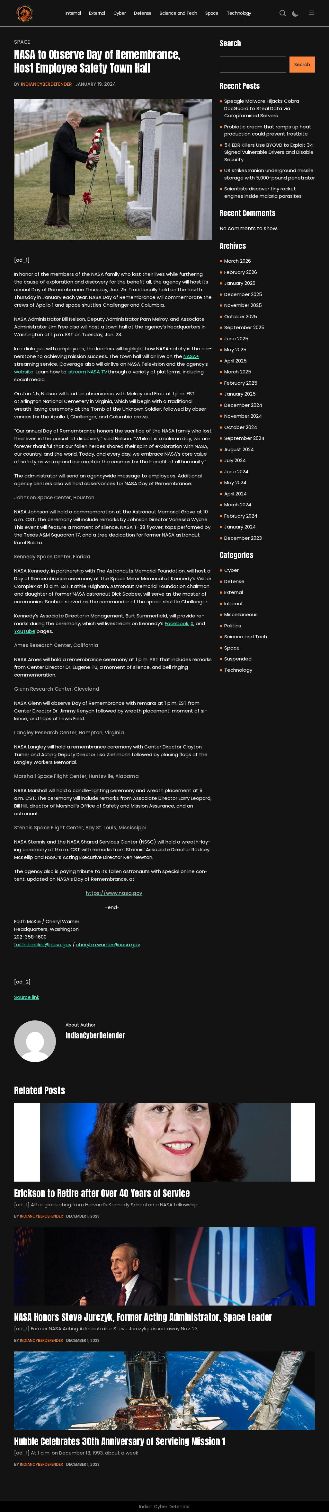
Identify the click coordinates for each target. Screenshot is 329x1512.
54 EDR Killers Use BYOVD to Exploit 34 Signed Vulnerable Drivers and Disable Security (269, 152)
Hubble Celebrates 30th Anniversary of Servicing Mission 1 (119, 1441)
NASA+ (191, 356)
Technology (239, 13)
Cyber (119, 13)
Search (230, 43)
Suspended (238, 658)
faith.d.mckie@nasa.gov (42, 944)
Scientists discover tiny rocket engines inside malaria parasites (263, 192)
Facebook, (177, 623)
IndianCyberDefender (46, 84)
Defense (142, 13)
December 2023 (243, 538)
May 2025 (235, 349)
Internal (73, 13)
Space (211, 13)
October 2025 (240, 316)
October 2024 (240, 427)
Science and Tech (178, 13)
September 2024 (244, 438)
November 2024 (243, 416)
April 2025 (235, 360)
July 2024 (235, 460)
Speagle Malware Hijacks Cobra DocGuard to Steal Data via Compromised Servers (261, 108)
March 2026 (237, 261)
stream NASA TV (87, 371)
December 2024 (243, 405)
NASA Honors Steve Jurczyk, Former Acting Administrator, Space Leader (143, 1317)
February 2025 (240, 383)
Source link (26, 997)
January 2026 (239, 283)
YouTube (24, 631)
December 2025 (243, 294)
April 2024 (235, 493)
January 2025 (240, 393)
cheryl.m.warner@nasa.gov (108, 944)
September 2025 (244, 327)
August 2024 (239, 449)
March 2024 (237, 504)
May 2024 (235, 482)
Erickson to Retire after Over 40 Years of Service (102, 1193)
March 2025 (237, 371)
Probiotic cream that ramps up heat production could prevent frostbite (267, 130)
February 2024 (240, 515)
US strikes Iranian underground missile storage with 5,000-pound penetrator (269, 174)
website (23, 371)
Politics (232, 625)
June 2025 (236, 338)
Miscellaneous (241, 614)
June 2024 (236, 471)
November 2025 (243, 305)
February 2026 (240, 272)
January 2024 (240, 526)
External (97, 13)
